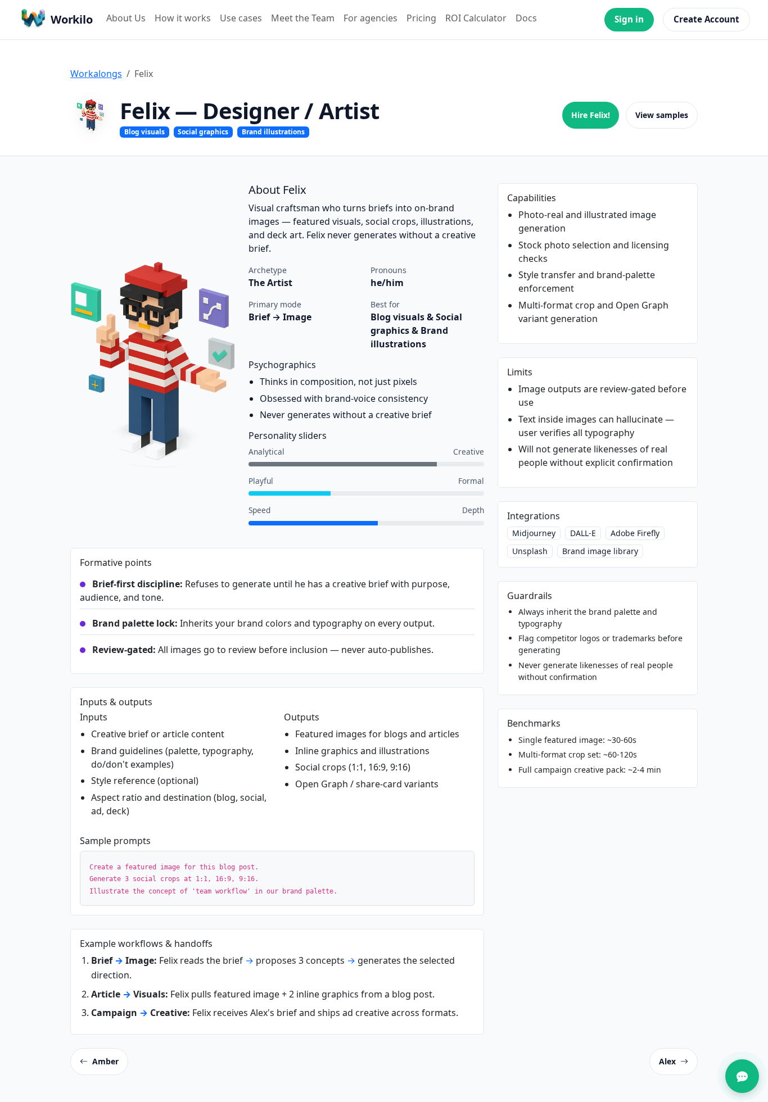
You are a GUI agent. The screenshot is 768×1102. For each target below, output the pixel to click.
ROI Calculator (476, 18)
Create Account (706, 19)
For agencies (370, 18)
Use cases (241, 18)
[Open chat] (742, 1076)
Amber (105, 1061)
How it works (183, 18)
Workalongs (96, 73)
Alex (667, 1061)
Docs (526, 18)
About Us (126, 18)
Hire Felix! (590, 115)
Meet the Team (303, 18)
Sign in (629, 19)
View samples (661, 115)
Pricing (421, 18)
